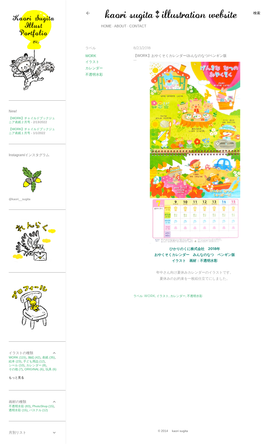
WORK (90, 56)
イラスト (92, 62)
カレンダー (94, 68)
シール (16, 365)
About (120, 26)
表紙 (48, 357)
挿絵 (34, 357)
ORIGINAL (33, 369)
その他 (15, 369)
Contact (137, 26)
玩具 (50, 369)
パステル (38, 410)
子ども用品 (33, 361)
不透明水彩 (94, 74)
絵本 (14, 361)
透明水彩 (17, 410)
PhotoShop (42, 406)
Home (106, 26)
